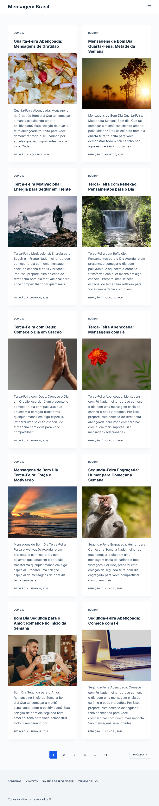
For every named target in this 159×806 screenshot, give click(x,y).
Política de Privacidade (57, 781)
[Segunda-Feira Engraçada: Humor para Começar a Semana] (116, 512)
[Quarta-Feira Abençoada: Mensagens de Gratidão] (42, 78)
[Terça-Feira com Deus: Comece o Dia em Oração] (42, 364)
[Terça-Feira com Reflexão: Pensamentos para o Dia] (116, 221)
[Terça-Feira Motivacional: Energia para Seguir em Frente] (42, 221)
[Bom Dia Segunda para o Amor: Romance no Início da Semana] (42, 660)
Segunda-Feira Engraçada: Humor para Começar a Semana (113, 475)
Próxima (138, 754)
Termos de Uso (88, 781)
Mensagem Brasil (28, 6)
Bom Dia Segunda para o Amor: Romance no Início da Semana (40, 623)
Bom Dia (19, 32)
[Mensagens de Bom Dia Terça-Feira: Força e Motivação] (42, 512)
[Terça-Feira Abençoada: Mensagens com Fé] (116, 364)
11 (105, 754)
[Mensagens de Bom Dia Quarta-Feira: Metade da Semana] (116, 83)
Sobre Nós (14, 781)
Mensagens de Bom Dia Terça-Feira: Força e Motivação (36, 475)
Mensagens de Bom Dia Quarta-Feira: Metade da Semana (111, 46)
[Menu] (149, 7)
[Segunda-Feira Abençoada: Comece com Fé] (116, 655)
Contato (32, 781)
